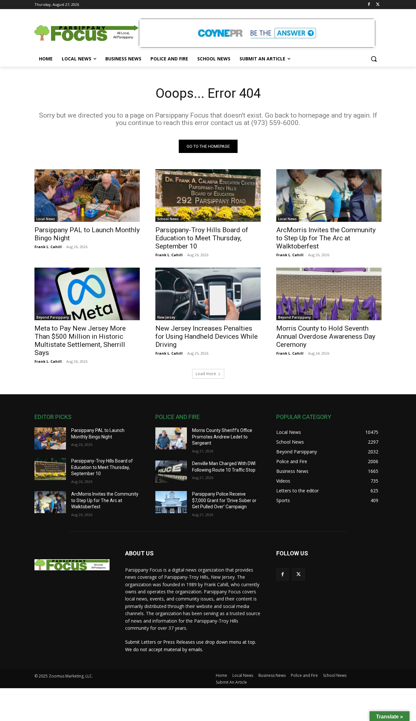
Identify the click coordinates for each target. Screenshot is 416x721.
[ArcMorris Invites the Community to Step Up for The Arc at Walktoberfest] (329, 195)
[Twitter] (378, 4)
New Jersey (166, 317)
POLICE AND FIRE (177, 416)
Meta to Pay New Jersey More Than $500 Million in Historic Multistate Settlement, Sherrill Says (80, 340)
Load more (206, 373)
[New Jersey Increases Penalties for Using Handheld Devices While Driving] (208, 294)
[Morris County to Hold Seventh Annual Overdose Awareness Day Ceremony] (329, 294)
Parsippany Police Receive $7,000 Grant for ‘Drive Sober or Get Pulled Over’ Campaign (224, 500)
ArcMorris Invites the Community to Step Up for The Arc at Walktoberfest (326, 238)
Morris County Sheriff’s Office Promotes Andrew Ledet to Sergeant (222, 437)
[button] (374, 59)
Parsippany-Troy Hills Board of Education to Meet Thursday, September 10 (201, 238)
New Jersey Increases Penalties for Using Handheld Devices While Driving (206, 336)
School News (168, 219)
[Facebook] (368, 4)
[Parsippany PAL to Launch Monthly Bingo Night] (87, 195)
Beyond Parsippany (52, 317)
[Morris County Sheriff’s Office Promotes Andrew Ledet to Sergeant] (171, 438)
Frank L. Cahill (48, 246)
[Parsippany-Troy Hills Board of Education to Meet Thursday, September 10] (208, 195)
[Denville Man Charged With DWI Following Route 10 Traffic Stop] (171, 472)
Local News (45, 219)
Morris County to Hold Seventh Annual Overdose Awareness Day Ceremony (325, 336)
